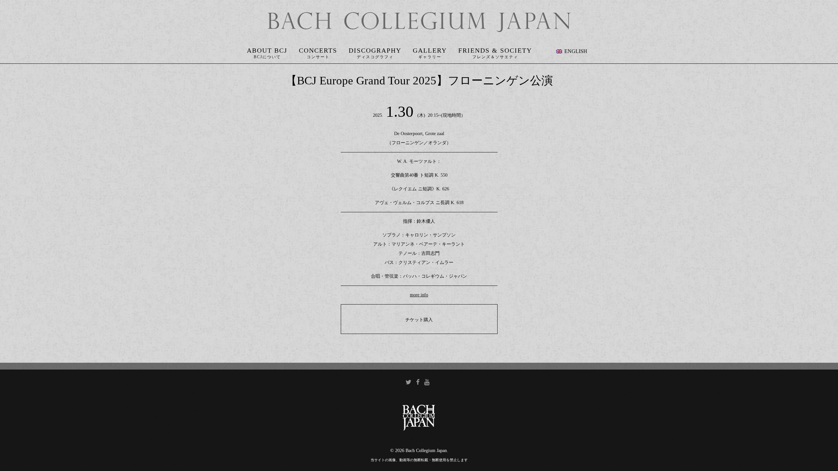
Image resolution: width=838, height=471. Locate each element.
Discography (375, 50)
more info (419, 294)
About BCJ (267, 50)
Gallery (430, 50)
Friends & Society (495, 50)
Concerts (318, 50)
